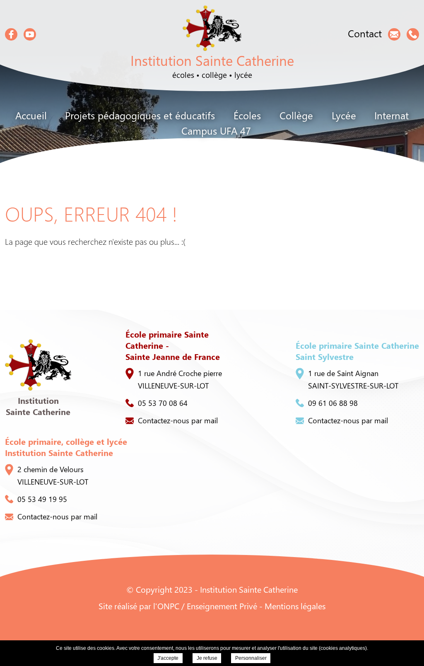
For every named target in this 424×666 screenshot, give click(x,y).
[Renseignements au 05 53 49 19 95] (413, 34)
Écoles (247, 115)
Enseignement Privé (222, 605)
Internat (391, 115)
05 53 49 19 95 (42, 499)
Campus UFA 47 (216, 130)
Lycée (344, 115)
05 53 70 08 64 (163, 403)
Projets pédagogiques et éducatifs (140, 115)
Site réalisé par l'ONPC (139, 605)
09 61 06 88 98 (333, 403)
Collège (296, 115)
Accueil (31, 115)
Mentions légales (295, 605)
